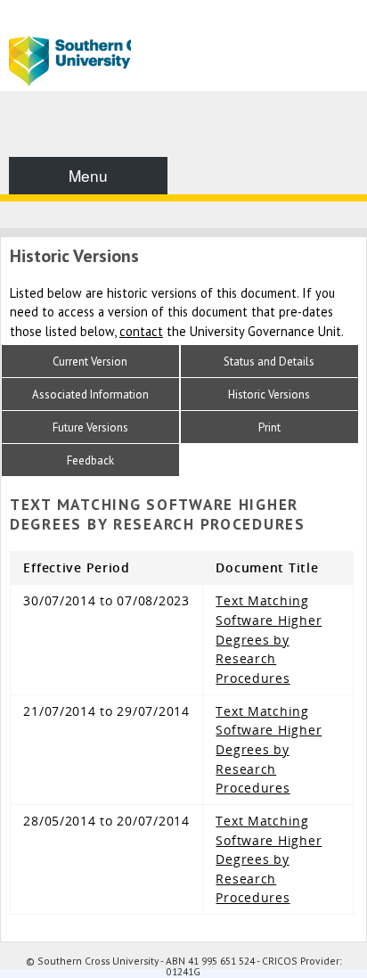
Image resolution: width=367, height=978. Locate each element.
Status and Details (269, 361)
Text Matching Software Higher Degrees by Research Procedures (269, 639)
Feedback (90, 460)
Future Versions (90, 427)
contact (141, 331)
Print (269, 427)
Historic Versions (269, 394)
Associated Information (90, 394)
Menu (88, 175)
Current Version (90, 361)
